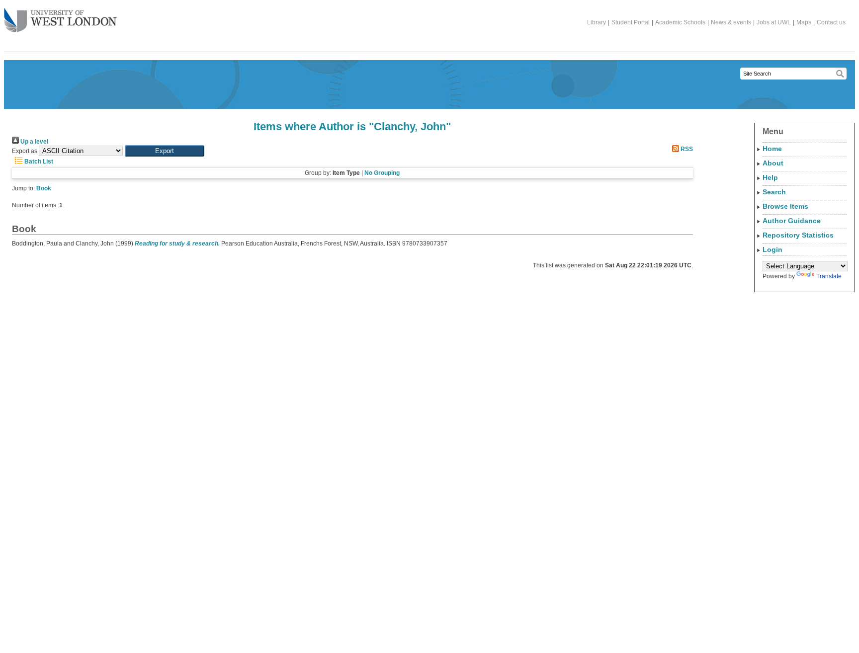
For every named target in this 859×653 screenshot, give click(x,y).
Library (596, 22)
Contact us (831, 22)
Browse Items (785, 206)
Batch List (38, 161)
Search (774, 192)
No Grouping (382, 172)
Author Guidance (792, 221)
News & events (731, 22)
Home (772, 149)
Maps (803, 22)
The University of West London (60, 21)
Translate (829, 276)
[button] (164, 151)
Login (772, 249)
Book (43, 188)
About (773, 163)
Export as (24, 151)
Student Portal (630, 22)
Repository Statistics (798, 235)
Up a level (33, 141)
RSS (686, 149)
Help (770, 177)
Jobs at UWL (774, 22)
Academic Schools (680, 22)
